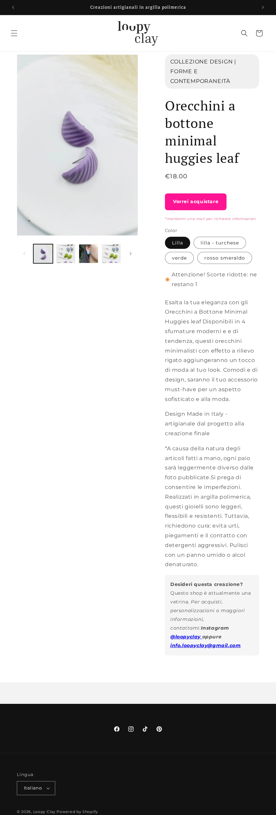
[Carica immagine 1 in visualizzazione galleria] (43, 254)
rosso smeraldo (224, 258)
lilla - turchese (220, 243)
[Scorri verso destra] (130, 253)
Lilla (177, 243)
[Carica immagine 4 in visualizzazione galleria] (111, 254)
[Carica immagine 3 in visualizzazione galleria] (88, 254)
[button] (14, 33)
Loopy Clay (44, 811)
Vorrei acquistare (195, 201)
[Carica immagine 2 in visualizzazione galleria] (66, 254)
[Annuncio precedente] (13, 7)
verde (179, 258)
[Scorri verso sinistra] (24, 253)
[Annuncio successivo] (262, 7)
